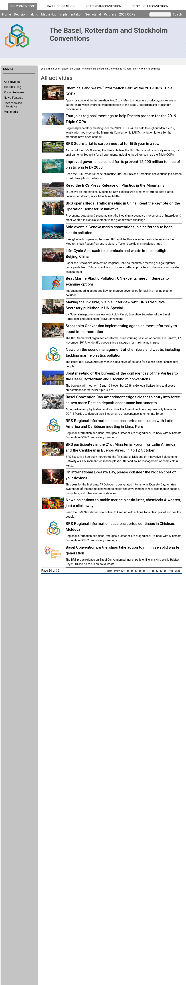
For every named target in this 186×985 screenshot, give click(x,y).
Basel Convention (60, 6)
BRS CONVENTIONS (23, 6)
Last (177, 570)
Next (170, 570)
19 (144, 570)
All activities (12, 82)
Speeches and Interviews (13, 104)
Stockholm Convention (150, 6)
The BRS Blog (12, 87)
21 (152, 570)
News (142, 68)
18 (140, 570)
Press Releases (14, 92)
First (109, 570)
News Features (13, 97)
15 (128, 570)
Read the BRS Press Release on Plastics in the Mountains (115, 185)
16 (132, 570)
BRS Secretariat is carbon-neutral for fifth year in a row (112, 143)
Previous (119, 570)
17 (136, 570)
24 (164, 570)
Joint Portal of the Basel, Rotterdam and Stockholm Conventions (88, 68)
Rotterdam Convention (103, 6)
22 (156, 570)
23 (160, 570)
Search (177, 14)
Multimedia (11, 111)
